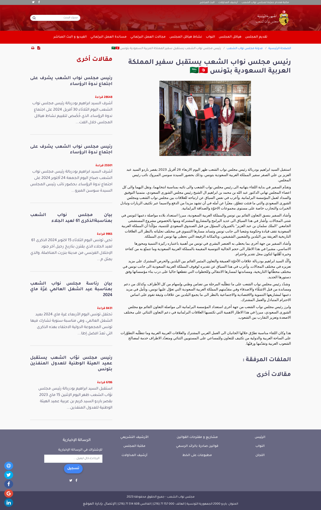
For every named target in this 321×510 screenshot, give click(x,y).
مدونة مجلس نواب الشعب (245, 48)
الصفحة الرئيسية (279, 48)
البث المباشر (207, 2)
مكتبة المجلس (134, 446)
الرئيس (260, 437)
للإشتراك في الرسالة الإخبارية (80, 450)
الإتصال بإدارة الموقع (99, 504)
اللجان (260, 455)
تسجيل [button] (73, 469)
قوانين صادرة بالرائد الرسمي (197, 446)
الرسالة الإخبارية (77, 440)
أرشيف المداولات (228, 2)
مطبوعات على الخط (197, 455)
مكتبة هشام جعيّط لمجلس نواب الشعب (265, 2)
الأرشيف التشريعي (134, 437)
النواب (260, 446)
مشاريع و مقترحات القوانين (197, 437)
